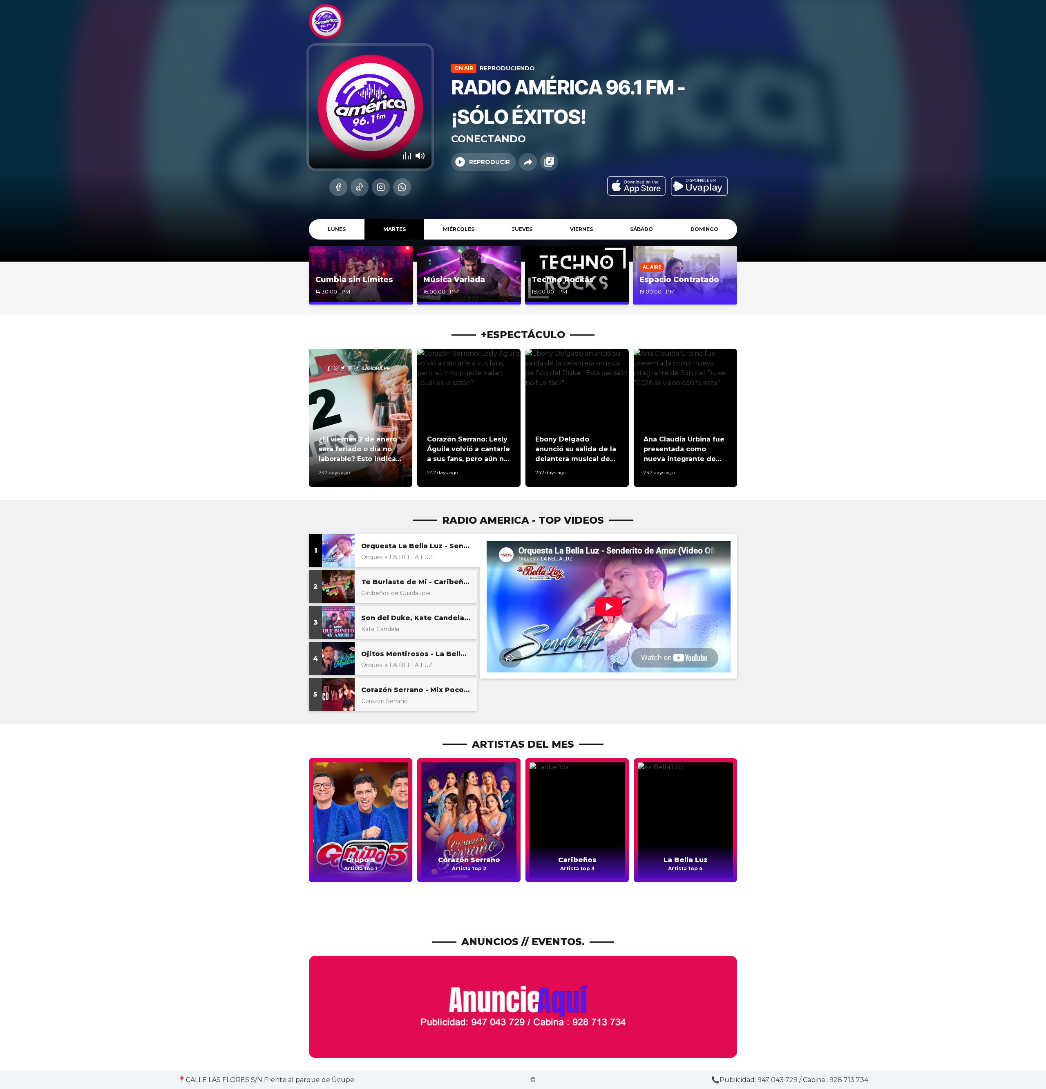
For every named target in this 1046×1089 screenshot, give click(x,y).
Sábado (641, 229)
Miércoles (458, 229)
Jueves (522, 229)
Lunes (337, 229)
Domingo (704, 229)
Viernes (581, 229)
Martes (394, 229)
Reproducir (489, 162)
